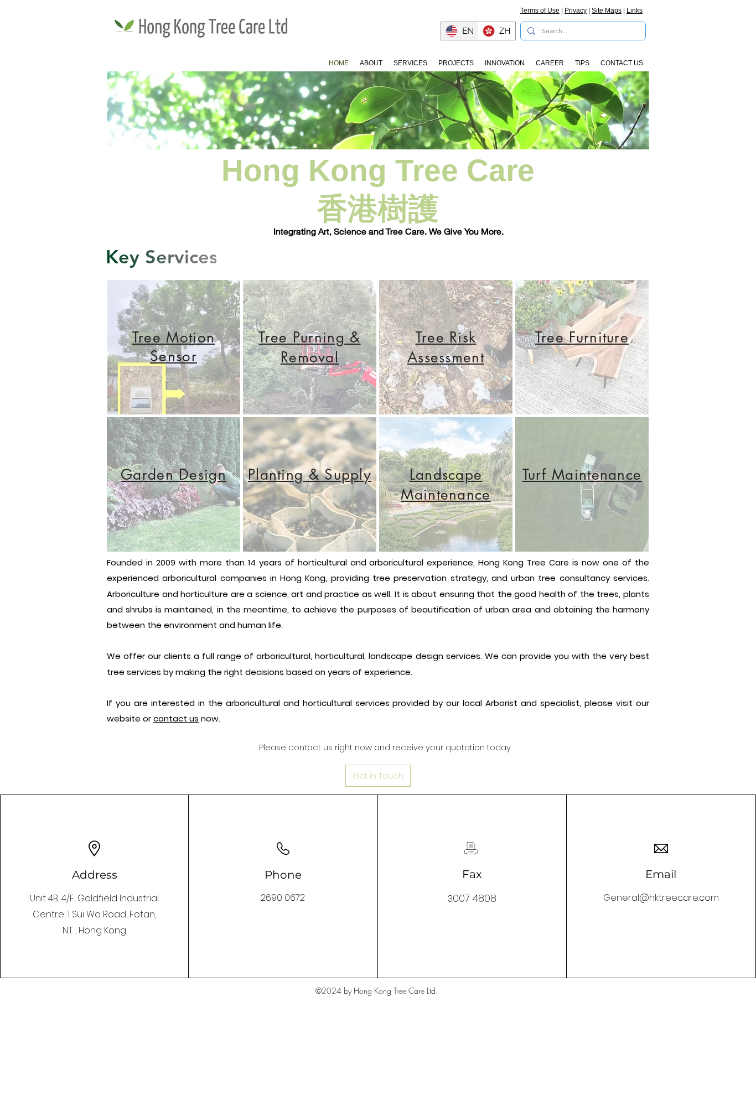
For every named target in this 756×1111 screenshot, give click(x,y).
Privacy (576, 10)
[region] (173, 347)
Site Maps (607, 10)
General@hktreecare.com (661, 897)
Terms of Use (540, 10)
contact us (176, 718)
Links (634, 10)
